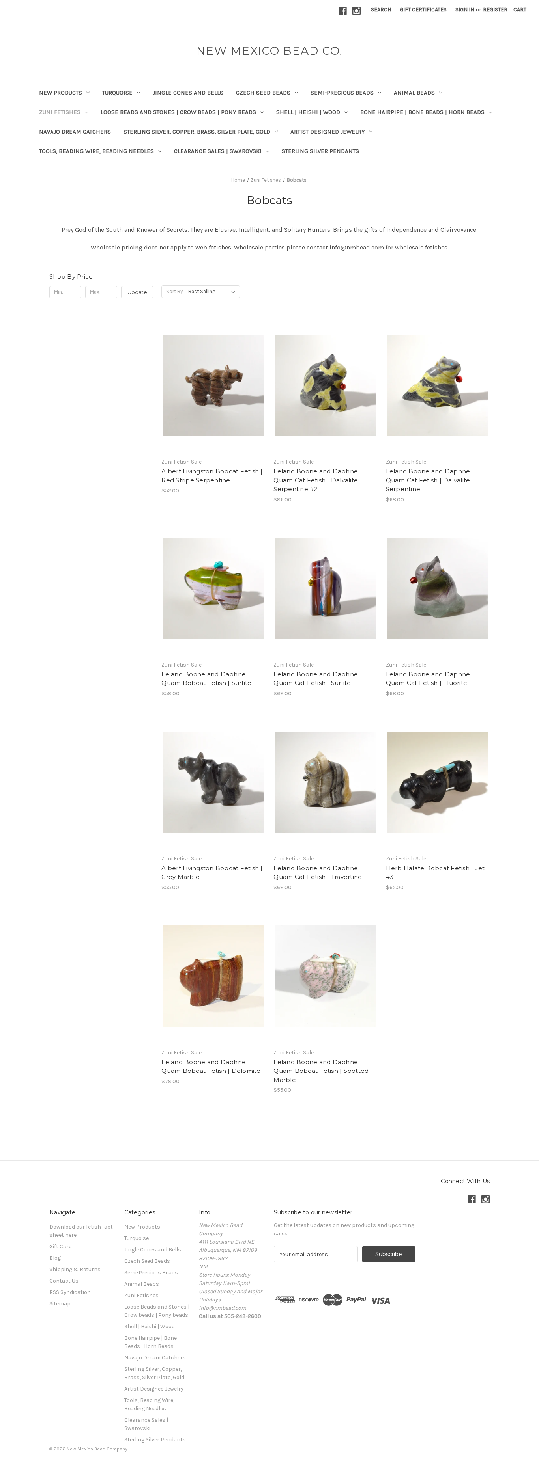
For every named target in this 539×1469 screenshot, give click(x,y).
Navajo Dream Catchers (75, 131)
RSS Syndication (70, 1292)
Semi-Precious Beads (342, 92)
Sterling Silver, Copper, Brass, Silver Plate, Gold (197, 131)
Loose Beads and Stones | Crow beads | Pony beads (178, 111)
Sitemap (60, 1303)
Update (137, 292)
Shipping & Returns (75, 1269)
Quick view (212, 371)
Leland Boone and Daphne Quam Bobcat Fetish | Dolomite (210, 1066)
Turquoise (117, 92)
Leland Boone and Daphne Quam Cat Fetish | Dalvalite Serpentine (428, 480)
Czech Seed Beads (263, 92)
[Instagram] (356, 11)
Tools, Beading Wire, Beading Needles (96, 151)
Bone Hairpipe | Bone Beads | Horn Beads (422, 111)
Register (495, 9)
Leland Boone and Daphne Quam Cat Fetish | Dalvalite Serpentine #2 (315, 480)
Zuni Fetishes (59, 111)
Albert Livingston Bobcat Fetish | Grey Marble (211, 872)
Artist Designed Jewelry (327, 131)
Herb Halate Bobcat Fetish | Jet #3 (435, 872)
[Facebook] (343, 11)
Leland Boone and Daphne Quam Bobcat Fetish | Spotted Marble (321, 1071)
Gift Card (60, 1246)
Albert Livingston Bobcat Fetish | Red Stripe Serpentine (211, 475)
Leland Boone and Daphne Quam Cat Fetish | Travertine (317, 872)
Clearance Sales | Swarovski (218, 151)
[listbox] (213, 292)
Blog (55, 1258)
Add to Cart (213, 399)
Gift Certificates (423, 9)
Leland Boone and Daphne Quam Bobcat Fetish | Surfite (206, 678)
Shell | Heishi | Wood (308, 111)
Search (381, 9)
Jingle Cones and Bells (188, 92)
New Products (60, 92)
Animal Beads (414, 92)
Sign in (464, 9)
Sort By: (175, 291)
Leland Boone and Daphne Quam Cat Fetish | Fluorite (428, 678)
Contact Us (64, 1280)
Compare (211, 385)
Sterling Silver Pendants (320, 151)
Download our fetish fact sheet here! (81, 1230)
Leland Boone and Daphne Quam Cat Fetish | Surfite (315, 678)
